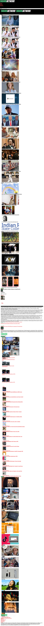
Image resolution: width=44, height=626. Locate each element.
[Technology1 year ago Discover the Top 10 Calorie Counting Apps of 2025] (22, 528)
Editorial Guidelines (3, 619)
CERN (6, 322)
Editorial (2, 295)
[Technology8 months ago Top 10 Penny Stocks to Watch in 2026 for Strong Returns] (22, 596)
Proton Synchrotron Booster (16, 322)
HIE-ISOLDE (9, 322)
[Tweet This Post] (22, 300)
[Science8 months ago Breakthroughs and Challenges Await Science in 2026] (22, 494)
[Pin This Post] (22, 301)
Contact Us (2, 619)
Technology (1, 5)
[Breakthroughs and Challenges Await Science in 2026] (22, 349)
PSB (21, 322)
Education (1, 5)
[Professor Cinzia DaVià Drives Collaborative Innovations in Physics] (22, 341)
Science (2, 14)
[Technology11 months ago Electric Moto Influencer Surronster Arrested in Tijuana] (22, 505)
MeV (11, 322)
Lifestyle (1, 4)
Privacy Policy (2, 621)
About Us (2, 618)
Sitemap (2, 622)
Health (1, 3)
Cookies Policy (3, 620)
